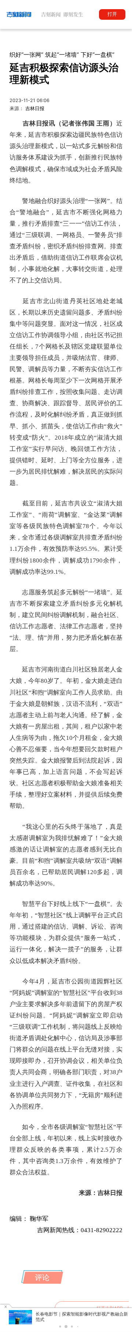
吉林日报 (34, 108)
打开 (112, 14)
